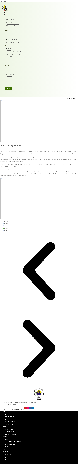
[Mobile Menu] (2, 93)
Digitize (22, 409)
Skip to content (3, 1)
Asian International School (11, 409)
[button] (39, 271)
